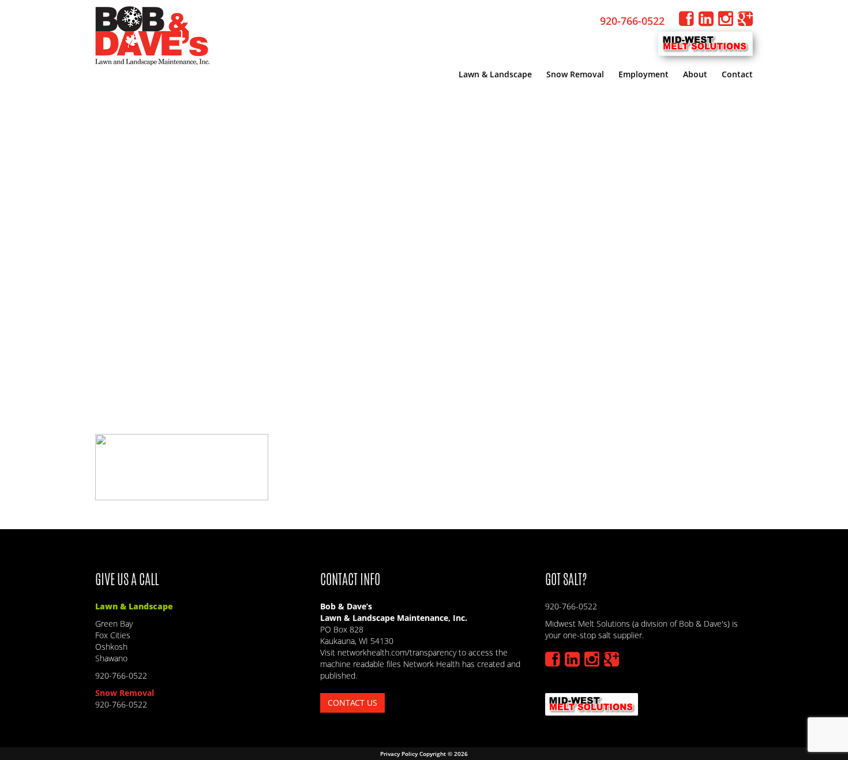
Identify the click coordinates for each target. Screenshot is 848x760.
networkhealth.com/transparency (398, 652)
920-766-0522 (633, 21)
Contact (737, 74)
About (695, 74)
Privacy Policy (399, 754)
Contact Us (352, 702)
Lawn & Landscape (495, 74)
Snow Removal (575, 74)
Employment (643, 74)
